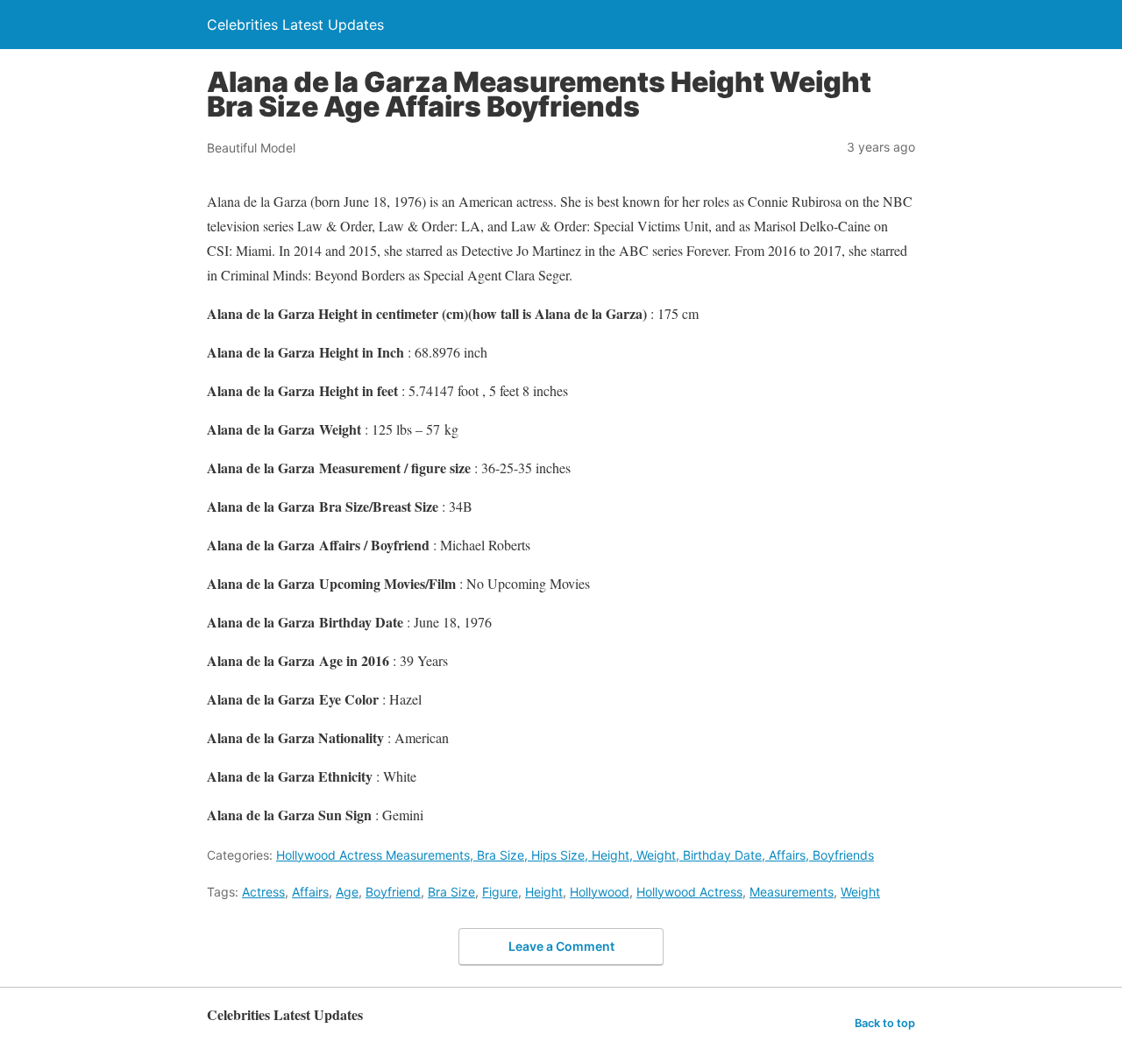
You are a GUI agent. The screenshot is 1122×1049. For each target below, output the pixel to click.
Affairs (310, 891)
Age (347, 891)
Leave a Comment (561, 946)
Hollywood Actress (689, 891)
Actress (263, 891)
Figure (500, 891)
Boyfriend (393, 891)
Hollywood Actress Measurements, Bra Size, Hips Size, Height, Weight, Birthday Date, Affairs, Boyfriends (575, 854)
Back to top (885, 1023)
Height (544, 891)
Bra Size (451, 891)
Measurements (791, 891)
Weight (860, 891)
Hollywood (599, 891)
